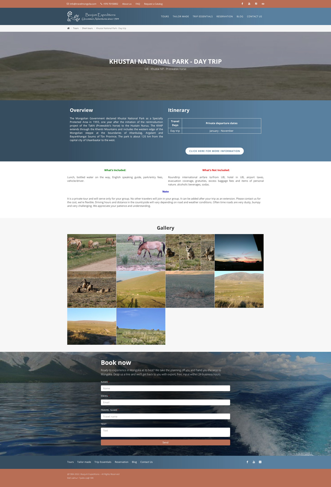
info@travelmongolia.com (83, 3)
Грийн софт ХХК (86, 477)
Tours (76, 28)
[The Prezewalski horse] (91, 252)
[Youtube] (249, 4)
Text (104, 424)
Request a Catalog (153, 3)
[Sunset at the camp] (239, 252)
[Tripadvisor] (262, 4)
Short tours (87, 28)
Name (105, 381)
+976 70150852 (110, 3)
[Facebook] (242, 4)
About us (127, 3)
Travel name (110, 410)
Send (165, 442)
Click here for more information (214, 151)
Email (105, 395)
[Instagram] (256, 4)
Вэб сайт (71, 477)
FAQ (138, 3)
